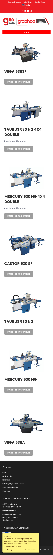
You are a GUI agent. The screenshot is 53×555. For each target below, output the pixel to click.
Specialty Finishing (10, 487)
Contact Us (7, 520)
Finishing (6, 480)
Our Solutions (40, 2)
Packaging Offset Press (13, 483)
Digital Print (7, 476)
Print (4, 472)
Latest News (28, 2)
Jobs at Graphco (14, 2)
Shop (26, 8)
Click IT (40, 549)
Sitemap (6, 491)
